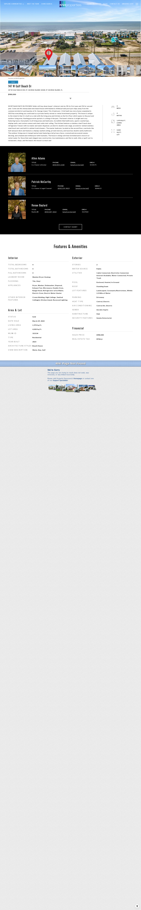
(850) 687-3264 (50, 212)
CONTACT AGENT (71, 227)
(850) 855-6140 (58, 165)
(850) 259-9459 (64, 188)
